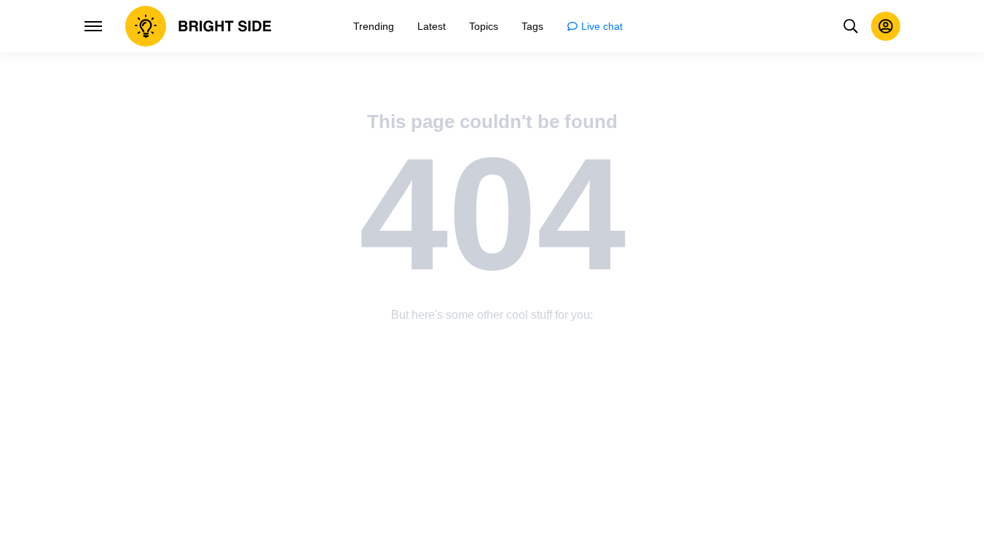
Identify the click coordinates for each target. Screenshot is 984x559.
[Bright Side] (198, 26)
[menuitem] (374, 26)
